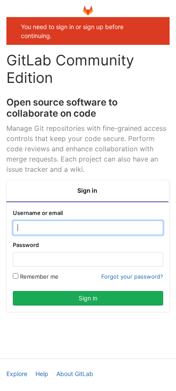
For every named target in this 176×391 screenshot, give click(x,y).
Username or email (38, 212)
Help (41, 373)
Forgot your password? (132, 276)
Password (26, 244)
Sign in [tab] (87, 190)
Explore (16, 373)
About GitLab (74, 373)
